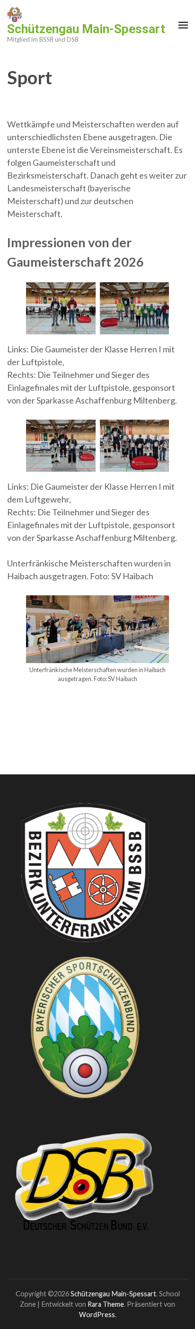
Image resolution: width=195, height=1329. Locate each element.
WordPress (97, 1315)
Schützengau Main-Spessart (86, 29)
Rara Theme (106, 1304)
